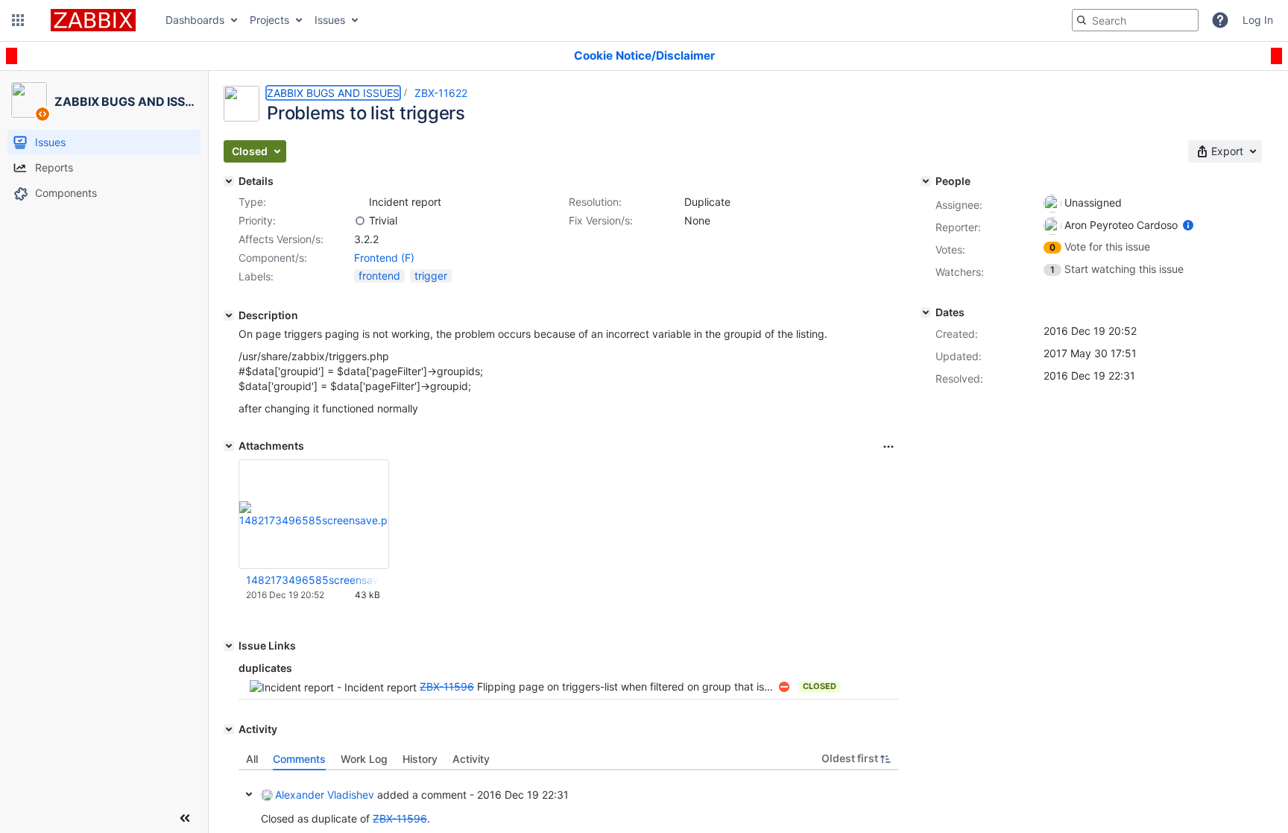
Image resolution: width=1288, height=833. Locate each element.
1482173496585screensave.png (313, 579)
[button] (17, 20)
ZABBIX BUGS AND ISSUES (333, 93)
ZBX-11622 (440, 93)
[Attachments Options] (888, 447)
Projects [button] (269, 19)
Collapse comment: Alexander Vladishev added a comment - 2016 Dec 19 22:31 (249, 794)
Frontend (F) (384, 257)
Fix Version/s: (601, 220)
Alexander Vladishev (324, 794)
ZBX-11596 (447, 686)
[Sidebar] (185, 818)
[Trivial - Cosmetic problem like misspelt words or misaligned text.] (360, 221)
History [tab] (420, 758)
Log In (1258, 19)
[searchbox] (1135, 20)
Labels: (256, 276)
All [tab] (252, 758)
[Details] (229, 181)
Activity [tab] (471, 758)
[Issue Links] (229, 646)
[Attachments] (229, 446)
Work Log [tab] (364, 758)
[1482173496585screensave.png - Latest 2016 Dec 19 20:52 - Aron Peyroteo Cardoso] (313, 514)
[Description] (229, 315)
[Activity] (229, 729)
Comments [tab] (299, 758)
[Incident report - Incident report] (360, 202)
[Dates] (926, 312)
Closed (819, 686)
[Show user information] (1188, 225)
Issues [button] (330, 19)
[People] (926, 181)
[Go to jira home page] (93, 20)
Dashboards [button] (194, 19)
